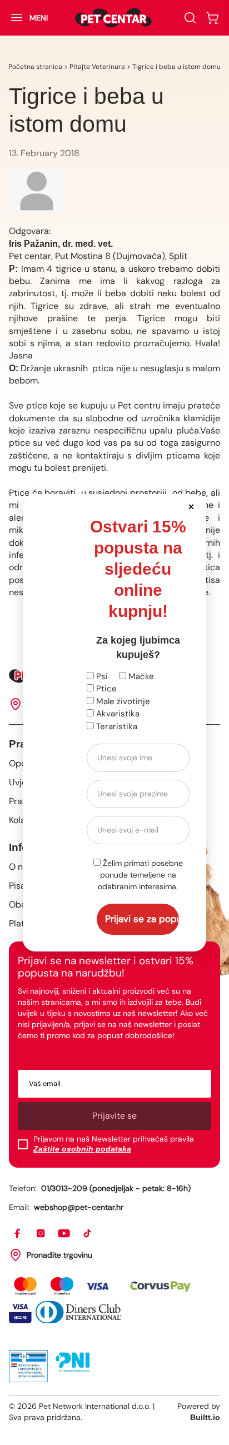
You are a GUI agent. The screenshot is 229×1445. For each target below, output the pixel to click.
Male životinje (122, 701)
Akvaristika (117, 713)
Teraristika (115, 726)
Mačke (140, 676)
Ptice (105, 688)
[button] (191, 506)
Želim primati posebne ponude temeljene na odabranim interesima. (140, 874)
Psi (101, 676)
